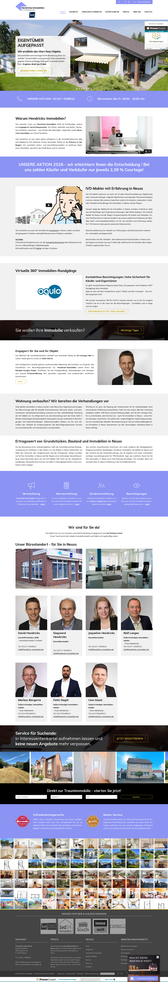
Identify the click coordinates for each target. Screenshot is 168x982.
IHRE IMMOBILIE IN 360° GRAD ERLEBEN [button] (106, 311)
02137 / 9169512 (25, 958)
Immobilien (54, 230)
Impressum (61, 974)
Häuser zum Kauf (127, 949)
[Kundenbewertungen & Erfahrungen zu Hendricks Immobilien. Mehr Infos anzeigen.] (156, 35)
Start (62, 12)
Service (126, 12)
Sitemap (80, 974)
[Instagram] (128, 2)
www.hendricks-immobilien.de (30, 964)
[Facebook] (125, 2)
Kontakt (148, 12)
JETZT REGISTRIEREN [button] (130, 738)
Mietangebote (126, 956)
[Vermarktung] (31, 488)
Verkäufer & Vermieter (92, 12)
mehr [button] (20, 381)
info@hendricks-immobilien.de (30, 649)
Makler (39, 248)
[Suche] (119, 2)
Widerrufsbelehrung (91, 974)
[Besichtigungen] (136, 488)
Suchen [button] (136, 797)
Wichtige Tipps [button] (130, 330)
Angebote (73, 12)
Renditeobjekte (126, 960)
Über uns (137, 12)
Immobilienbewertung (55, 242)
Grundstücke (125, 953)
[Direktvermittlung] (101, 488)
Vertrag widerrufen (107, 974)
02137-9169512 (143, 2)
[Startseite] (31, 10)
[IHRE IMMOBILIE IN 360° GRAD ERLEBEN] (48, 292)
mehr (42, 504)
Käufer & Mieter (112, 12)
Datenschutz (71, 974)
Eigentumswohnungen (129, 946)
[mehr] (125, 367)
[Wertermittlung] (66, 488)
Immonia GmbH (48, 974)
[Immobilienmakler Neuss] (7, 843)
